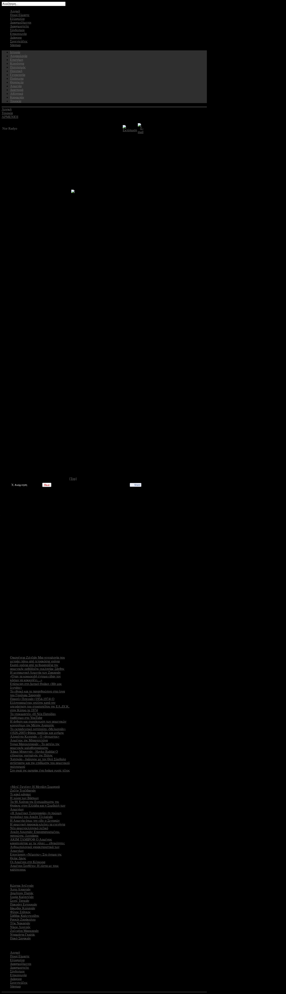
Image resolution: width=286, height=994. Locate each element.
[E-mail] (140, 132)
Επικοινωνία (18, 34)
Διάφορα (16, 37)
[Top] (73, 478)
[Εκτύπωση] (130, 130)
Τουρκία (7, 113)
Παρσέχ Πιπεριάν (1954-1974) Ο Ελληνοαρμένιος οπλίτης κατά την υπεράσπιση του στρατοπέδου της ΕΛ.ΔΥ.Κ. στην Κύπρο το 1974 (40, 704)
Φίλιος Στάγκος (20, 912)
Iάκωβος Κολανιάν (22, 908)
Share (137, 485)
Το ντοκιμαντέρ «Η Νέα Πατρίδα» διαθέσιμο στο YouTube (33, 715)
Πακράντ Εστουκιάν (23, 904)
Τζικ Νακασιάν (20, 923)
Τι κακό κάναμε (20, 794)
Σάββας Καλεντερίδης (24, 915)
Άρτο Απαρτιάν (20, 889)
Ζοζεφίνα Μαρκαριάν (24, 931)
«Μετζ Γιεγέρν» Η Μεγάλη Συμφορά (35, 786)
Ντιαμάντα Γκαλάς (22, 934)
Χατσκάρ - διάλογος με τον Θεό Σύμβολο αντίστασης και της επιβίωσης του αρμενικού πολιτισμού (40, 762)
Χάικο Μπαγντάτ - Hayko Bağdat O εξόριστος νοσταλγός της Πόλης (34, 753)
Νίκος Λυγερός (20, 927)
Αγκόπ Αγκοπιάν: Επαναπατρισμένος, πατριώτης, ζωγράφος (35, 833)
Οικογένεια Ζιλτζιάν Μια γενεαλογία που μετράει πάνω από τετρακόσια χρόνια (37, 659)
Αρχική (15, 11)
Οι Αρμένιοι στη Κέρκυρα (27, 862)
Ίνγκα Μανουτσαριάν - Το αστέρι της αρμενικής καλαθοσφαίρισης (34, 746)
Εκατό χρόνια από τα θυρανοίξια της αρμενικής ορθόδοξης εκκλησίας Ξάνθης (37, 667)
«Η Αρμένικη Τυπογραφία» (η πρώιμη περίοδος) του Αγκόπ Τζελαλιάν (35, 815)
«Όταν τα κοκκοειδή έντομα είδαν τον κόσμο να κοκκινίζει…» (35, 678)
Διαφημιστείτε (19, 26)
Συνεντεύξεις (18, 41)
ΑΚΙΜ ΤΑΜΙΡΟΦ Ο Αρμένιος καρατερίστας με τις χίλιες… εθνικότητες (37, 841)
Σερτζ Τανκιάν (19, 900)
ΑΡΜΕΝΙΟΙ (10, 117)
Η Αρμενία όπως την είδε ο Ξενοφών (35, 820)
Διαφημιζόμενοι (20, 22)
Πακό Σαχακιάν (20, 938)
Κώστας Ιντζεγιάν (22, 885)
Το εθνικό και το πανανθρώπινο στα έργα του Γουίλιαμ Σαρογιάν (37, 693)
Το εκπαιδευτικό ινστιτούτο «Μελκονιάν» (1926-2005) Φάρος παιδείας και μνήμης (38, 731)
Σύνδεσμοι (17, 30)
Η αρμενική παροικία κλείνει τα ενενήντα (37, 824)
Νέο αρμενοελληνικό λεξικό (29, 828)
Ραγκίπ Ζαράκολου (23, 919)
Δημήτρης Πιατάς (21, 893)
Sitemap (15, 45)
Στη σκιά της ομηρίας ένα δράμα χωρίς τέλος (40, 770)
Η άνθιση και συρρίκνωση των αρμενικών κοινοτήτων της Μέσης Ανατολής (38, 723)
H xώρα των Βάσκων (24, 798)
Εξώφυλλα (17, 18)
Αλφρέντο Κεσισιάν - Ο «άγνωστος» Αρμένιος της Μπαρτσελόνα (34, 738)
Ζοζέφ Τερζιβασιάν (23, 790)
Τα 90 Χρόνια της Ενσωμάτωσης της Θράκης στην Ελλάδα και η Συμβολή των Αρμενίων (37, 805)
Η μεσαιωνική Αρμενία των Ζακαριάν (35, 672)
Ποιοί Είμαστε (20, 15)
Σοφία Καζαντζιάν (22, 897)
